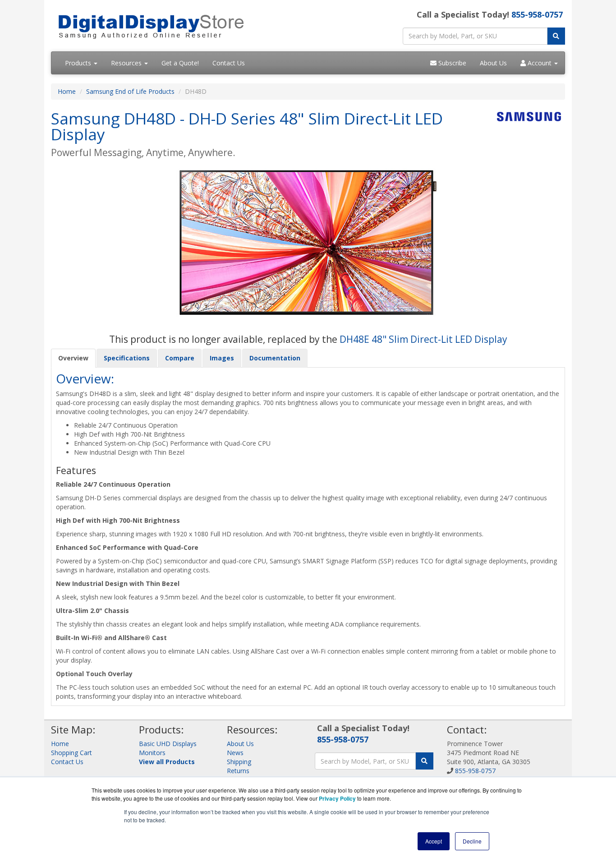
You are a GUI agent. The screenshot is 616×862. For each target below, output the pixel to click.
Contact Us (228, 63)
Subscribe (451, 63)
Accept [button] (433, 841)
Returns (238, 770)
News (235, 752)
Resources (127, 63)
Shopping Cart (71, 752)
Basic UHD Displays (168, 743)
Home (67, 91)
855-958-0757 (537, 14)
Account (539, 63)
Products (79, 63)
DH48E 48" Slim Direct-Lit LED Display (423, 339)
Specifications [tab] (127, 358)
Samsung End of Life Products (130, 91)
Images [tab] (222, 358)
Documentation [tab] (274, 358)
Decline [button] (472, 841)
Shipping (239, 761)
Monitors (152, 752)
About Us (493, 63)
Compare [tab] (179, 358)
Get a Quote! (180, 63)
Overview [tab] (73, 358)
